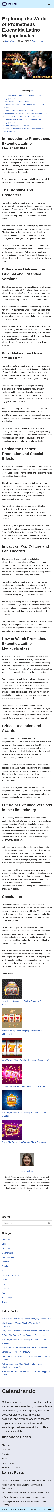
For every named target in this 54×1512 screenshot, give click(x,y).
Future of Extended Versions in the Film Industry (24, 128)
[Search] (49, 1223)
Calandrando (7, 1253)
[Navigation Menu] (49, 4)
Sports (5, 1293)
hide (31, 91)
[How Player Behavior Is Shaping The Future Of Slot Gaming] (12, 1100)
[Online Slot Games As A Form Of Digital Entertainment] (12, 1130)
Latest (4, 1280)
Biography (6, 1239)
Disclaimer (6, 1454)
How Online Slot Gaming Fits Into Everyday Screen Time (26, 1319)
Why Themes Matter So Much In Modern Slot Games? (25, 1060)
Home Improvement (10, 1275)
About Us (6, 1445)
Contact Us (7, 1449)
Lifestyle (5, 1288)
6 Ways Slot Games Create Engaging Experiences (23, 1086)
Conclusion (9, 131)
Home (4, 1458)
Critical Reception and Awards (16, 125)
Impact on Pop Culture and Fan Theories (21, 116)
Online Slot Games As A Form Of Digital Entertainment (25, 1142)
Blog (4, 1244)
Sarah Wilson (9, 41)
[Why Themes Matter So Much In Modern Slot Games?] (12, 1048)
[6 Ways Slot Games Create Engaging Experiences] (12, 1074)
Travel (4, 1302)
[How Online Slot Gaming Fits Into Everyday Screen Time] (12, 989)
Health (4, 1271)
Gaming (5, 1266)
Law (4, 1284)
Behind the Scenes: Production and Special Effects (25, 113)
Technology (7, 1297)
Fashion (5, 1262)
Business (6, 1248)
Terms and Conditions (11, 1467)
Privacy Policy (8, 1463)
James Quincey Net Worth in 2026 (16, 1352)
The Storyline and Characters (16, 101)
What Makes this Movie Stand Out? (18, 110)
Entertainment (37, 41)
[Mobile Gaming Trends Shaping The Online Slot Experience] (12, 1018)
